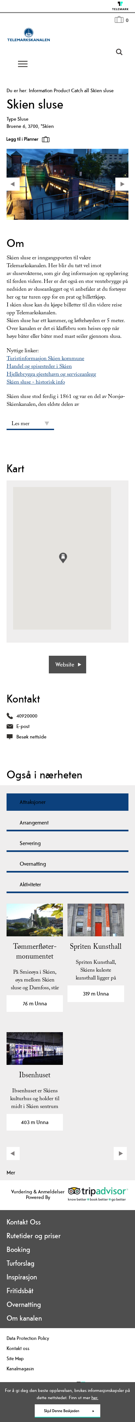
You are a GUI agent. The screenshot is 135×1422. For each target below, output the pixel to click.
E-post (22, 726)
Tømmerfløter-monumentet (35, 952)
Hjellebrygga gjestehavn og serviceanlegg (51, 375)
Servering (30, 843)
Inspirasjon (22, 1276)
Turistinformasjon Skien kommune (45, 359)
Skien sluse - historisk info (36, 383)
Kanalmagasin (20, 1368)
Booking (18, 1249)
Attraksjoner (33, 802)
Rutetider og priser (34, 1235)
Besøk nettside (31, 736)
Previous (14, 1154)
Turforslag (20, 1263)
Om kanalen (24, 1318)
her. (94, 1397)
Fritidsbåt (20, 1290)
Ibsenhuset (34, 1076)
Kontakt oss (18, 1348)
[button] (63, 558)
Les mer (20, 424)
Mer (11, 1172)
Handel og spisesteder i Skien (39, 367)
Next (121, 1154)
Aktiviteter (30, 884)
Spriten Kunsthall (96, 948)
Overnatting (33, 863)
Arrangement (34, 822)
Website (64, 664)
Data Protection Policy (28, 1338)
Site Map (15, 1358)
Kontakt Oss (24, 1221)
